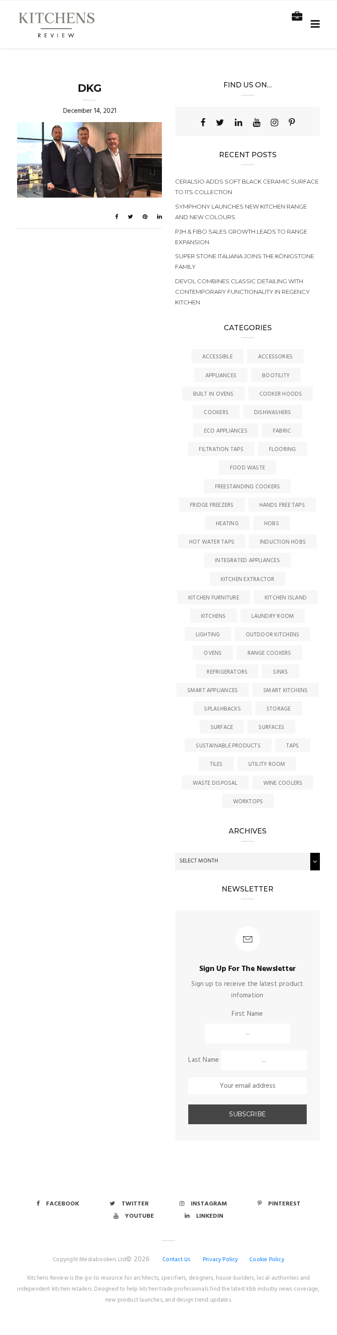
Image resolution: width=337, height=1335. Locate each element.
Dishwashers (272, 412)
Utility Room (267, 764)
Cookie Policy (266, 1259)
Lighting (208, 634)
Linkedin (209, 1216)
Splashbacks (222, 709)
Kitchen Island (286, 598)
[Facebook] (203, 122)
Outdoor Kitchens (273, 634)
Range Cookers (269, 653)
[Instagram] (274, 122)
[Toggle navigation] (313, 24)
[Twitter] (220, 122)
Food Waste (247, 468)
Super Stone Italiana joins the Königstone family (244, 261)
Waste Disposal (215, 783)
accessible (217, 356)
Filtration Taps (221, 449)
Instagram (209, 1204)
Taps (292, 745)
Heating (227, 523)
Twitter (135, 1204)
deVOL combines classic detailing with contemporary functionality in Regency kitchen (242, 292)
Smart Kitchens (285, 690)
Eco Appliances (225, 431)
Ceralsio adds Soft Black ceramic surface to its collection (247, 186)
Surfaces (271, 727)
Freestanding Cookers (247, 486)
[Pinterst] (292, 122)
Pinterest (284, 1204)
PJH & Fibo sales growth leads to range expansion (241, 236)
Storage (278, 709)
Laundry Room (272, 616)
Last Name (203, 1060)
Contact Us (176, 1259)
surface (222, 727)
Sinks (280, 672)
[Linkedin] (238, 122)
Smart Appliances (212, 690)
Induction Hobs (283, 542)
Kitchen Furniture (213, 598)
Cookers (216, 412)
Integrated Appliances (247, 560)
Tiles (216, 764)
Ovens (213, 653)
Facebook (62, 1204)
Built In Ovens (213, 394)
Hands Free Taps (282, 505)
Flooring (282, 449)
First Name (247, 1014)
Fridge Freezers (211, 505)
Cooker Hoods (280, 394)
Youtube (139, 1216)
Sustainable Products (228, 745)
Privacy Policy (220, 1259)
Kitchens (213, 616)
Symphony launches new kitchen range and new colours (241, 211)
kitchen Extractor (248, 579)
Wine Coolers (283, 783)
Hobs (271, 523)
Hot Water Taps (211, 542)
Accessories (275, 356)
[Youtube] (256, 122)
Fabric (282, 431)
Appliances (221, 375)
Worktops (248, 801)
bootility (276, 375)
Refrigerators (227, 672)
